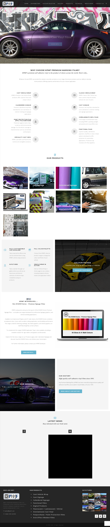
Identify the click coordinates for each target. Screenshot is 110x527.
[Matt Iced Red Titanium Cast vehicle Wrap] (104, 508)
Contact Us (100, 3)
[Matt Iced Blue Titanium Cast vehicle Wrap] (98, 508)
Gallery (60, 3)
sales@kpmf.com (9, 511)
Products (69, 3)
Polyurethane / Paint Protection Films (49, 515)
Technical (78, 3)
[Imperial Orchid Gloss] (104, 502)
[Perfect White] (98, 502)
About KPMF (89, 3)
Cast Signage (38, 497)
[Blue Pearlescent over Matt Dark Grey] (98, 496)
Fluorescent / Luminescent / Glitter (48, 509)
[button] (32, 494)
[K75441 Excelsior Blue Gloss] (91, 502)
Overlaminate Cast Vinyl (43, 512)
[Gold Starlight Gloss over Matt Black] (85, 496)
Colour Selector (49, 3)
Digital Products (40, 506)
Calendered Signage (41, 500)
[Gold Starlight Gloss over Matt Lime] (91, 496)
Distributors (35, 3)
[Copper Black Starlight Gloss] (91, 508)
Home (26, 3)
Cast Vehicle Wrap (40, 494)
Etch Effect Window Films (44, 518)
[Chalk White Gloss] (85, 502)
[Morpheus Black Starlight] (85, 508)
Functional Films (40, 503)
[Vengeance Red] (104, 496)
